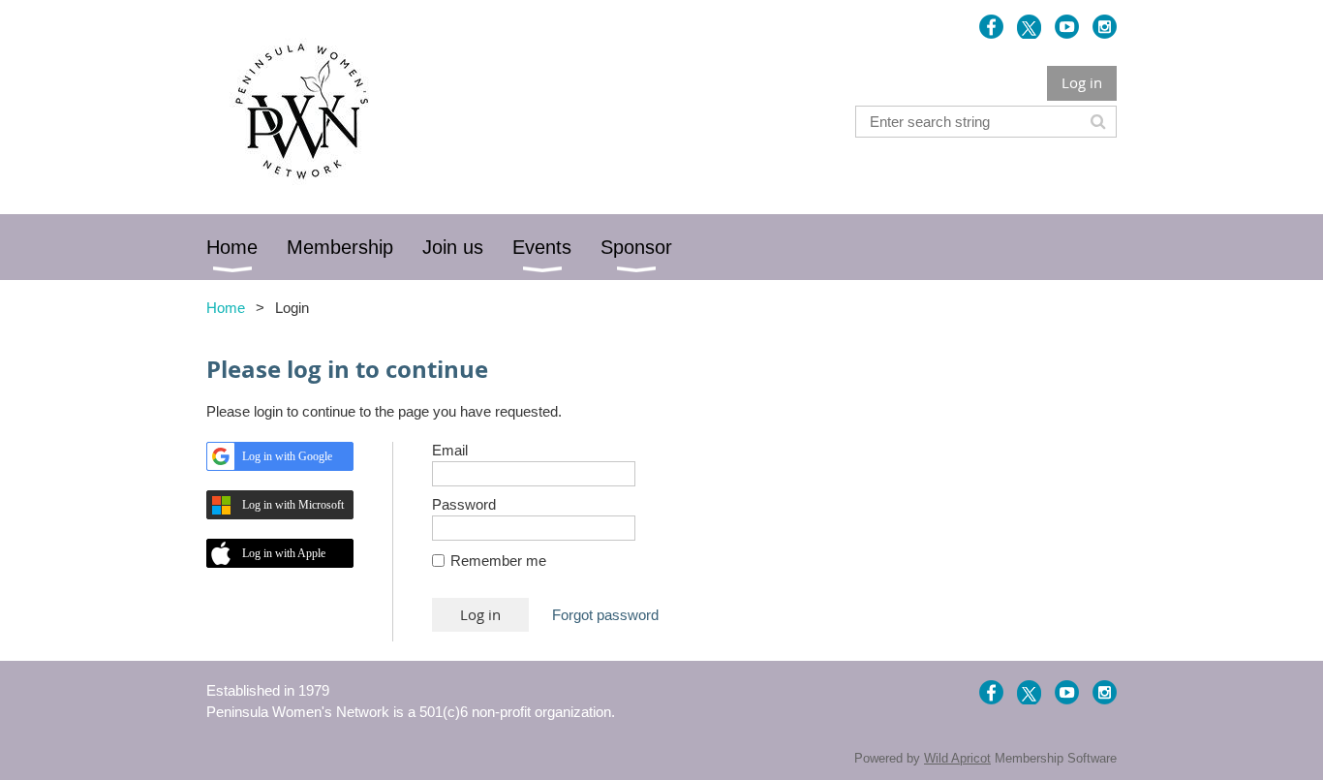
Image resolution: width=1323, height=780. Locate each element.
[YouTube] (1067, 27)
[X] (1029, 27)
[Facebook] (991, 27)
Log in (1081, 82)
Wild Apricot (957, 758)
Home (225, 307)
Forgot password (605, 615)
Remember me (498, 560)
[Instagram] (1104, 27)
